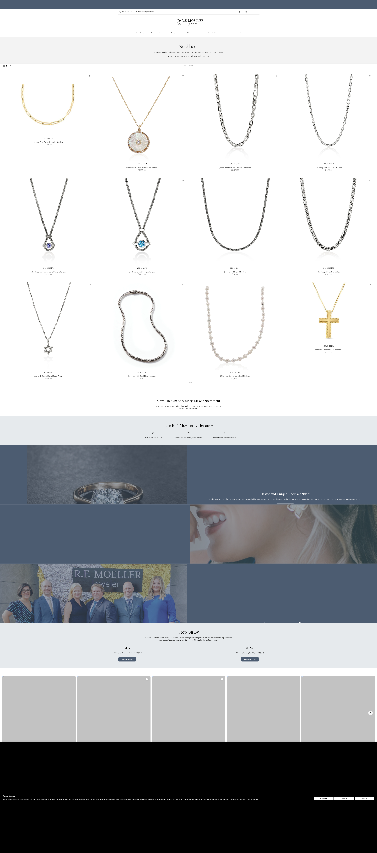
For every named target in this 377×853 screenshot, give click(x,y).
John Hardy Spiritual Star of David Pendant (48, 376)
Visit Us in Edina (173, 56)
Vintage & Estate (176, 33)
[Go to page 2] (191, 382)
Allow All (364, 798)
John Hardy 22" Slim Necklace (235, 272)
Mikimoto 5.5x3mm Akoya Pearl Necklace (235, 376)
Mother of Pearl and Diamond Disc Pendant (141, 167)
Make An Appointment (127, 659)
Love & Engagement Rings (145, 33)
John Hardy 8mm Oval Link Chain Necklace (235, 167)
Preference (323, 798)
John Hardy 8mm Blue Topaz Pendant (142, 272)
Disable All (344, 798)
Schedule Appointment (146, 12)
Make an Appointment (201, 56)
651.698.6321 (127, 12)
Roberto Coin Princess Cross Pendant (328, 349)
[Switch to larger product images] (4, 66)
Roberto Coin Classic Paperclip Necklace (48, 142)
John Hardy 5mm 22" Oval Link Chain (328, 167)
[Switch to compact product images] (10, 66)
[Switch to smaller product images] (7, 66)
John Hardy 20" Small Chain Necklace (142, 376)
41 (190, 382)
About (239, 33)
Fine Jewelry (162, 33)
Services (230, 33)
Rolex (198, 33)
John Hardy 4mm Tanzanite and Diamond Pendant (48, 272)
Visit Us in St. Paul (186, 56)
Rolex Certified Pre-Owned (213, 33)
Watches (189, 33)
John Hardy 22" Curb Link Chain (328, 272)
